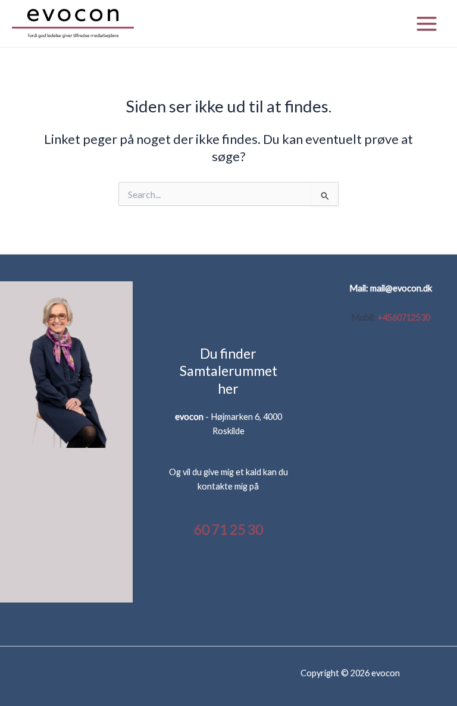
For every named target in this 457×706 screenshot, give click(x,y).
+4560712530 (403, 317)
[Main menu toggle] (426, 23)
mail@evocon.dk (401, 288)
